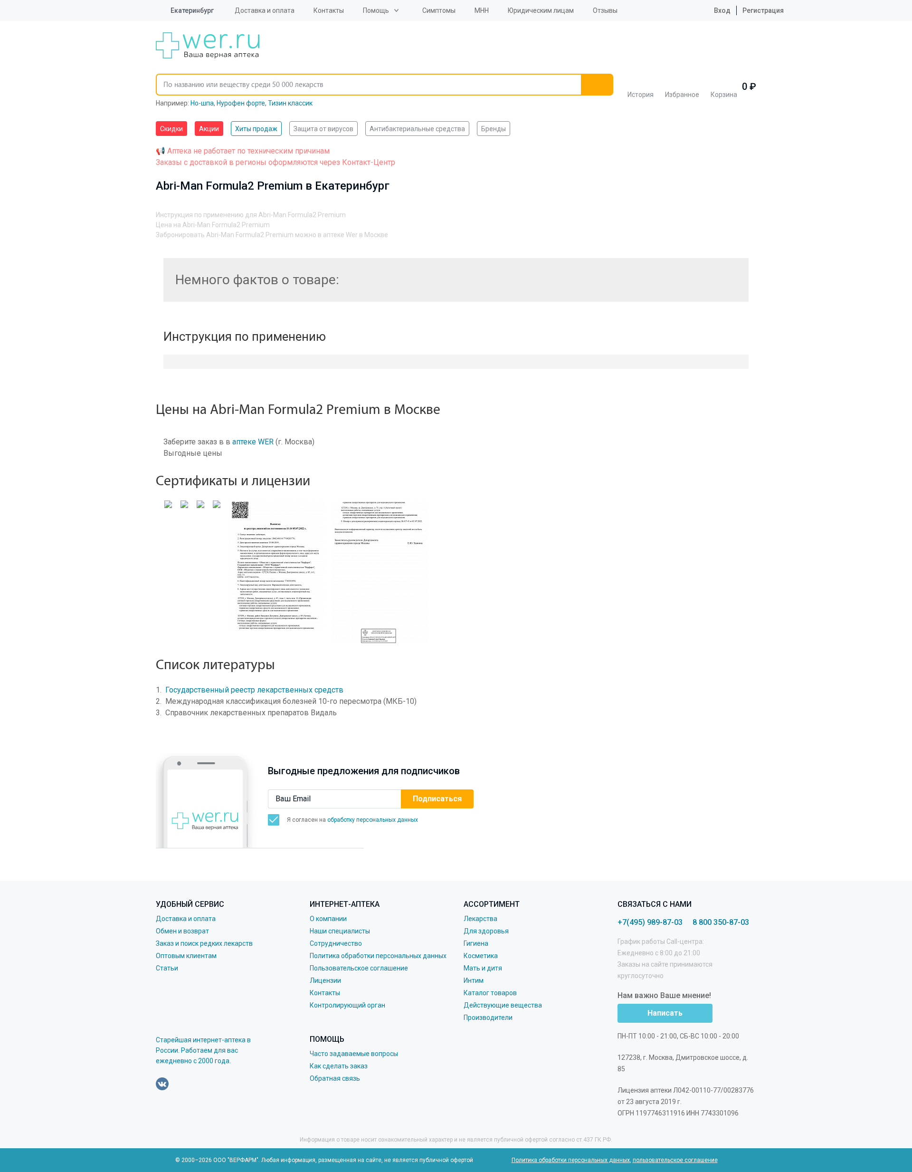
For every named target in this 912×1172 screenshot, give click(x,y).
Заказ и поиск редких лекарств (204, 943)
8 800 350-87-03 (721, 922)
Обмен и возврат (182, 931)
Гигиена (476, 943)
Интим (474, 980)
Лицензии (325, 980)
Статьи (167, 968)
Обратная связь (335, 1078)
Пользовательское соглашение (359, 968)
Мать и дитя (483, 968)
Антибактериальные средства (417, 129)
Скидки (171, 129)
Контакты (329, 10)
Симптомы (439, 10)
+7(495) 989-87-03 (650, 922)
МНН (482, 10)
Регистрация (763, 10)
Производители (488, 1017)
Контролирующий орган (347, 1005)
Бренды (493, 129)
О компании (328, 918)
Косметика (481, 956)
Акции (209, 129)
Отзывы (605, 10)
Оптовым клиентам (186, 956)
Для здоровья (486, 931)
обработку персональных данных (372, 820)
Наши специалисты (340, 931)
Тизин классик (290, 103)
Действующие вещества (503, 1005)
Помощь (376, 10)
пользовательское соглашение (675, 1160)
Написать (665, 1013)
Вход (721, 10)
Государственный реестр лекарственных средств (254, 689)
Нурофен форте (241, 103)
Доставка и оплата (264, 10)
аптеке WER (253, 441)
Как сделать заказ (339, 1066)
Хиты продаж (256, 129)
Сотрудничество (336, 943)
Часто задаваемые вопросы (354, 1053)
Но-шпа (202, 103)
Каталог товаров (490, 993)
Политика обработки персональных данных (378, 956)
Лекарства (480, 918)
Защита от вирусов (323, 129)
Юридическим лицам (541, 10)
